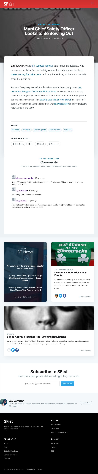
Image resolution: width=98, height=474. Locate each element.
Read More (86, 403)
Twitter (54, 447)
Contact (7, 459)
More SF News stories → (25, 297)
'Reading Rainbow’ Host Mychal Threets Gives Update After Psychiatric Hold (25, 288)
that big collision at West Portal (55, 99)
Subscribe (67, 383)
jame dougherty (40, 130)
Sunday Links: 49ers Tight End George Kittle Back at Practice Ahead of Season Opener (25, 278)
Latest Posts (56, 425)
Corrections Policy (10, 455)
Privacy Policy (30, 469)
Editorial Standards (11, 451)
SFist (8, 421)
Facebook (55, 443)
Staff (6, 447)
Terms (40, 469)
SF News (41, 24)
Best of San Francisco (59, 432)
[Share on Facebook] (65, 296)
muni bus (67, 130)
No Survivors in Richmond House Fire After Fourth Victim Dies (25, 267)
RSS (52, 451)
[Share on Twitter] (60, 296)
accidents (26, 130)
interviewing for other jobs (26, 74)
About (6, 443)
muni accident (55, 130)
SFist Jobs (55, 428)
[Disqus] (49, 204)
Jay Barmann (54, 24)
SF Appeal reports (42, 65)
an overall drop (61, 103)
